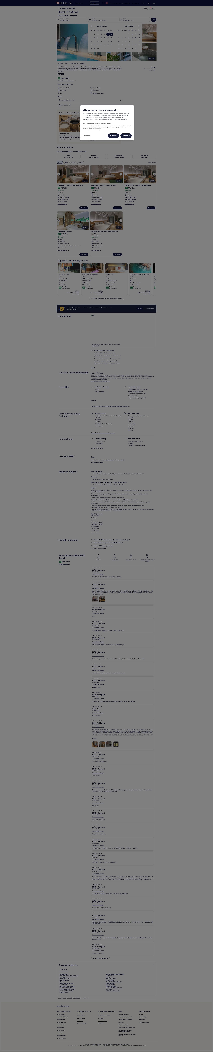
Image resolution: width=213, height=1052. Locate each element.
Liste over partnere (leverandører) (91, 129)
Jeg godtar (126, 135)
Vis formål (87, 135)
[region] (107, 123)
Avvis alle (113, 135)
